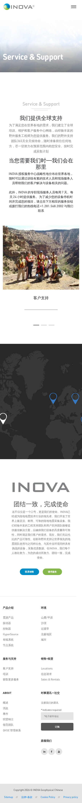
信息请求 (46, 674)
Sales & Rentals (50, 679)
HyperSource (10, 634)
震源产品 (8, 617)
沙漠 (43, 623)
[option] (41, 269)
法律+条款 (26, 797)
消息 (5, 708)
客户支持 (8, 668)
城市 (43, 639)
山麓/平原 (47, 617)
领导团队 (8, 725)
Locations (47, 668)
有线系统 (8, 639)
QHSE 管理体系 (12, 730)
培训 (5, 674)
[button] (75, 398)
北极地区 (46, 634)
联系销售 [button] (29, 571)
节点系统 (8, 645)
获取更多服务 (11, 679)
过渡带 (45, 628)
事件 (5, 714)
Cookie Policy (48, 797)
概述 (5, 702)
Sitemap (8, 797)
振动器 (7, 623)
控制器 (7, 628)
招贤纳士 (8, 719)
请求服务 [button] (52, 571)
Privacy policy (70, 797)
